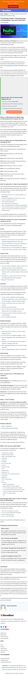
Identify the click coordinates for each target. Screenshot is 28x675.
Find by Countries (4, 636)
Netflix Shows (3, 634)
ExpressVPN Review (5, 658)
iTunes (20, 231)
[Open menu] (23, 10)
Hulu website (10, 171)
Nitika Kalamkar (5, 22)
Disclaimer (3, 652)
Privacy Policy (4, 648)
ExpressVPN (15, 101)
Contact (2, 646)
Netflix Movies (4, 633)
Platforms (6, 13)
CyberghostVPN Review (6, 662)
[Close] (26, 4)
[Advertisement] (14, 87)
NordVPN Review (4, 660)
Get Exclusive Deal (13, 6)
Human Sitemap (4, 650)
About (2, 644)
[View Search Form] (26, 10)
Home (1, 13)
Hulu (5, 108)
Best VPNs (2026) (4, 638)
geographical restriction (12, 65)
